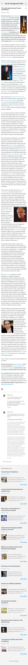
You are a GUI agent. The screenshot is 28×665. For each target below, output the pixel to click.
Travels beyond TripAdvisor (9, 472)
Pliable (8, 395)
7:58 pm (9, 407)
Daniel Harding (14, 41)
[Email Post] (2, 389)
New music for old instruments (10, 566)
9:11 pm (9, 458)
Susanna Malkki (5, 102)
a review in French (16, 366)
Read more (23, 484)
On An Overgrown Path (14, 4)
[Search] (26, 4)
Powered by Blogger (14, 661)
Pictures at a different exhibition (11, 583)
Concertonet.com (18, 364)
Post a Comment (7, 461)
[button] (26, 8)
